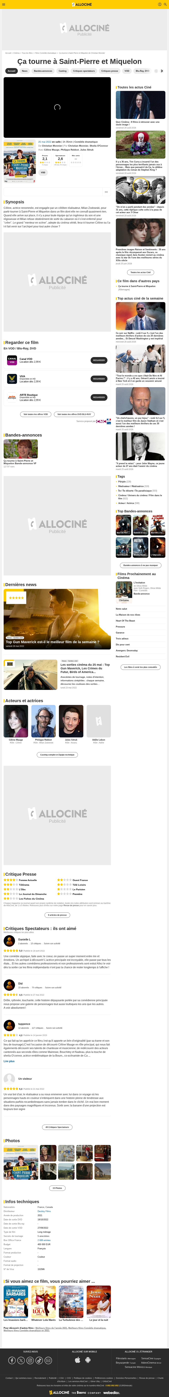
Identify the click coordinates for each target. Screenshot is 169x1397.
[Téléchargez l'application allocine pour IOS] (79, 1359)
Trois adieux (122, 638)
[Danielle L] (9, 941)
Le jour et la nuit (98, 1320)
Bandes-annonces (23, 435)
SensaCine (147, 1358)
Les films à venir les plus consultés (140, 667)
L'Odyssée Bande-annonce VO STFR (158, 555)
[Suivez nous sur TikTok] (39, 1360)
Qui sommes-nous (23, 1378)
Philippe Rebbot (70, 149)
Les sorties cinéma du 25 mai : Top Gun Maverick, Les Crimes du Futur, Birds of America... (85, 668)
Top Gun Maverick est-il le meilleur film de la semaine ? (52, 642)
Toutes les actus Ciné (141, 272)
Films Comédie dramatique (45, 53)
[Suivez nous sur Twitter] (21, 1360)
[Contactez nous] (49, 1360)
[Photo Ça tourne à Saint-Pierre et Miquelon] (21, 1162)
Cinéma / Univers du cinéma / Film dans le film (140, 497)
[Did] (9, 985)
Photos (12, 1140)
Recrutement (40, 1378)
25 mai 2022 (45, 141)
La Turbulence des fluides (73, 1320)
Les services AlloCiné (78, 1381)
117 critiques (38, 1028)
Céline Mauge (51, 149)
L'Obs (22, 889)
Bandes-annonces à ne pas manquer (140, 565)
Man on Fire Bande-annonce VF (124, 533)
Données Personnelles (126, 1378)
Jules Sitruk (87, 149)
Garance (120, 632)
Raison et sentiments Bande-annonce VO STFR (141, 533)
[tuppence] (9, 1025)
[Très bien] (11, 880)
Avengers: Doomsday (127, 650)
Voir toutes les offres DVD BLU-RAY (74, 414)
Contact (9, 1378)
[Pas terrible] (11, 889)
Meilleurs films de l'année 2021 (51, 1328)
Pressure (120, 626)
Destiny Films (44, 1211)
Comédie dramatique (86, 141)
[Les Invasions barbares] (16, 1302)
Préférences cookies (104, 1378)
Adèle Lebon (98, 740)
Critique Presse (20, 874)
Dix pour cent (123, 644)
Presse (45, 155)
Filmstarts (121, 1358)
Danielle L (24, 939)
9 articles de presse (57, 915)
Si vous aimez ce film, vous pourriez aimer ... (50, 1281)
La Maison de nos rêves (128, 615)
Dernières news (20, 584)
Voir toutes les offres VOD (36, 414)
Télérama (24, 884)
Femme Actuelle (28, 880)
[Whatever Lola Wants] (43, 1302)
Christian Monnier (52, 145)
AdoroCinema (148, 1362)
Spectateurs (60, 155)
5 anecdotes (43, 1236)
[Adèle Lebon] (99, 721)
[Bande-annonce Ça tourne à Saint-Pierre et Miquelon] (20, 161)
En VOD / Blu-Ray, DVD (20, 348)
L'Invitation (139, 582)
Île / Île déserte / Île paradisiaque (137, 491)
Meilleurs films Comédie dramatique (86, 1328)
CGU (61, 1378)
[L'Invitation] (124, 592)
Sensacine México (135, 1367)
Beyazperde (122, 1362)
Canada (49, 1207)
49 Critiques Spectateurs (57, 1127)
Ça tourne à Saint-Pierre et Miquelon (136, 288)
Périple (124, 481)
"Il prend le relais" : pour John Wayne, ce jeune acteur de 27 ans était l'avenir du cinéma (140, 464)
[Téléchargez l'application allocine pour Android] (89, 1359)
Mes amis (76, 155)
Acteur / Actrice (128, 503)
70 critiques (37, 987)
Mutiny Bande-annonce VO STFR (141, 555)
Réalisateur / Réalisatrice (133, 486)
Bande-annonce (142, 594)
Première (77, 894)
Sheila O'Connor (99, 145)
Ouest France (80, 880)
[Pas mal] (11, 884)
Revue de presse (71, 905)
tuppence (24, 1024)
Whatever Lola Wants (43, 1320)
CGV (69, 1378)
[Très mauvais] (64, 889)
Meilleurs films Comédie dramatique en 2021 (26, 1330)
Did (20, 983)
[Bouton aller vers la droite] (162, 71)
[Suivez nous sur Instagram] (30, 1360)
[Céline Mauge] (16, 721)
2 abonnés (23, 943)
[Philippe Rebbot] (43, 721)
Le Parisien (79, 889)
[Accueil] (82, 4)
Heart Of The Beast (125, 621)
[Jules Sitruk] (71, 721)
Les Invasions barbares (17, 1320)
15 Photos (57, 1188)
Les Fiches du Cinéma (31, 898)
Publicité (53, 1378)
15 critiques (36, 943)
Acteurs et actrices (24, 700)
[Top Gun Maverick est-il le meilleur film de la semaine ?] (57, 619)
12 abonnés (24, 1028)
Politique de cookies (83, 1378)
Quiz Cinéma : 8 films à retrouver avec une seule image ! (137, 123)
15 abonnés (24, 987)
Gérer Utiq (95, 1381)
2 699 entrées (44, 1240)
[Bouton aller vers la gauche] (156, 71)
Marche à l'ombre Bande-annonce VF (158, 533)
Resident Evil (122, 656)
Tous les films (27, 53)
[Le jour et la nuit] (99, 1302)
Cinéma (16, 53)
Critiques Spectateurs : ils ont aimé (40, 928)
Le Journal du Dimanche (33, 894)
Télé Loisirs (79, 884)
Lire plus (9, 1061)
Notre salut (121, 609)
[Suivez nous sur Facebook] (12, 1360)
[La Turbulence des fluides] (71, 1302)
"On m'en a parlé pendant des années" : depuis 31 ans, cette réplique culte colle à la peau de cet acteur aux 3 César (140, 210)
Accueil (8, 53)
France (41, 1207)
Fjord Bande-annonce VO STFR (124, 555)
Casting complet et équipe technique (57, 755)
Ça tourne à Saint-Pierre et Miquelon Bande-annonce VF (20, 462)
